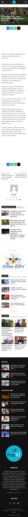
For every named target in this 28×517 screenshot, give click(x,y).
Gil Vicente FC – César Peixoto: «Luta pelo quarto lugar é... (20, 347)
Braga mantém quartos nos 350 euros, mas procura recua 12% (18, 375)
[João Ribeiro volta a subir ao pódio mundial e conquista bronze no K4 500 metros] (5, 213)
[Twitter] (11, 28)
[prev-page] (3, 243)
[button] (2, 2)
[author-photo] (14, 192)
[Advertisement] (14, 41)
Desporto (7, 5)
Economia (4, 343)
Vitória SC (8, 14)
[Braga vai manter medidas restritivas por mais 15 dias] (5, 411)
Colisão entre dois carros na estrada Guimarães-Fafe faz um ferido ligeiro (18, 383)
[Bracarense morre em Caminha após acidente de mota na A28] (5, 434)
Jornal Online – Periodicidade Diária (13, 509)
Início (2, 5)
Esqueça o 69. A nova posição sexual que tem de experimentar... (18, 418)
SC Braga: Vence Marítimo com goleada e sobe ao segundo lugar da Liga (7, 176)
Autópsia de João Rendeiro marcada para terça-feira (19, 330)
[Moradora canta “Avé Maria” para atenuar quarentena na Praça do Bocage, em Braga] (5, 396)
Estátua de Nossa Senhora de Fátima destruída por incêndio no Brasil (18, 281)
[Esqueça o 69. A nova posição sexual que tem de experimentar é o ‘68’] (5, 418)
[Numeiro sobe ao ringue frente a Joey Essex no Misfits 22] (5, 403)
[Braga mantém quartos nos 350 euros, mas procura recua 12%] (5, 375)
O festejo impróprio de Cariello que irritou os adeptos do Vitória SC (20, 175)
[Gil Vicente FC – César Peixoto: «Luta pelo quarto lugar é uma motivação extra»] (21, 340)
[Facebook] (8, 28)
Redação (5, 23)
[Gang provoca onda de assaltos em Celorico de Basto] (5, 289)
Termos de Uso (21, 510)
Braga (3, 326)
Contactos (14, 512)
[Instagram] (10, 200)
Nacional (16, 326)
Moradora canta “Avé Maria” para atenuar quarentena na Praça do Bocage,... (18, 395)
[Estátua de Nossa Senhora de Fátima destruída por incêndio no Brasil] (5, 281)
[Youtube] (20, 200)
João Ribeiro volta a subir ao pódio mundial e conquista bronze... (18, 367)
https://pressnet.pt (14, 196)
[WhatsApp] (15, 28)
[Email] (18, 28)
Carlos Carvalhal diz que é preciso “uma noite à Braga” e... (18, 305)
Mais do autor (20, 207)
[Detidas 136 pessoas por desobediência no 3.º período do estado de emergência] (5, 297)
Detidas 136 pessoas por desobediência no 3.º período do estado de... (18, 297)
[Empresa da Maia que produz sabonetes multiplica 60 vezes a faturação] (7, 340)
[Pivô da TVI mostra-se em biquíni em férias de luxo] (5, 426)
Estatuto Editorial (5, 510)
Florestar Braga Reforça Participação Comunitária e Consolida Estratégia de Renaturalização (7, 332)
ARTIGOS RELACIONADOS (8, 207)
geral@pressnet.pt (16, 492)
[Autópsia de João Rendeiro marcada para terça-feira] (21, 323)
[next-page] (5, 243)
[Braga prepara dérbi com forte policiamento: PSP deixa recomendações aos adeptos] (5, 222)
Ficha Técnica (14, 510)
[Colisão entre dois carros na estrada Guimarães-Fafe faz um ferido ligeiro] (5, 383)
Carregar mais (13, 311)
